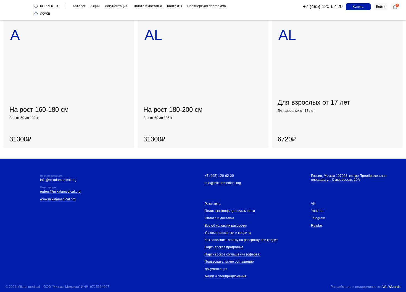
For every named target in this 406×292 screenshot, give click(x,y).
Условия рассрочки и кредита (228, 233)
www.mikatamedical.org (58, 199)
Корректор (49, 6)
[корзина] (395, 6)
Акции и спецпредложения (226, 276)
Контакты (174, 6)
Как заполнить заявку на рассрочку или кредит (241, 240)
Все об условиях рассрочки (226, 226)
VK (313, 204)
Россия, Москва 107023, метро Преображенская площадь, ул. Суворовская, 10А (349, 178)
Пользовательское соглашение (229, 261)
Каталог (79, 6)
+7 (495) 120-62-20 (322, 6)
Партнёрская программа (206, 6)
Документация (116, 6)
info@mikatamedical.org (58, 180)
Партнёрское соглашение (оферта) (232, 254)
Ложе (45, 13)
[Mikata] (17, 10)
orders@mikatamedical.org (60, 191)
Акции (95, 6)
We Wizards (391, 287)
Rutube (316, 226)
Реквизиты (213, 204)
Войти (381, 7)
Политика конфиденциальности (230, 211)
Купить (358, 7)
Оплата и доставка (147, 6)
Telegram (318, 218)
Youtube (317, 211)
